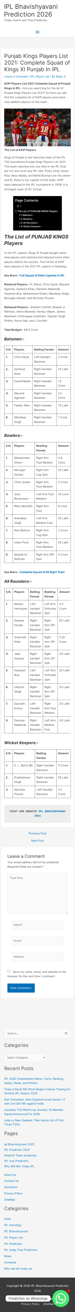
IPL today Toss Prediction (20, 1249)
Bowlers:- (28, 219)
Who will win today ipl (18, 1268)
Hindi (7, 1219)
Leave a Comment (16, 76)
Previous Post (37, 833)
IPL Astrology (12, 1225)
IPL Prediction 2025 (17, 1149)
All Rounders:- (31, 222)
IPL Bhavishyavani (16, 1231)
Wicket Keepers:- (32, 226)
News (7, 1256)
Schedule (10, 1262)
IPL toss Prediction (16, 1160)
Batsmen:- (28, 215)
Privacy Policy (13, 1193)
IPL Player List (40, 76)
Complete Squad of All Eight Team (42, 572)
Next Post (37, 840)
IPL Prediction (13, 1243)
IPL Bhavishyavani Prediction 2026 (31, 10)
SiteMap (9, 1199)
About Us (10, 1174)
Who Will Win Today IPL (19, 1166)
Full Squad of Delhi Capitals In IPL (42, 275)
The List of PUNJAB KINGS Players (37, 211)
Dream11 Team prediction (20, 1155)
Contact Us (11, 1180)
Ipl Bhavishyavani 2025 (19, 1144)
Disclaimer (11, 1187)
